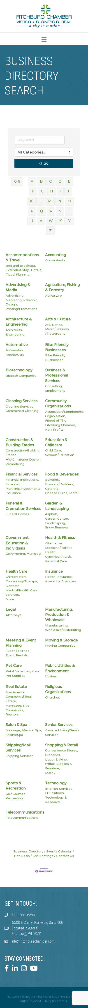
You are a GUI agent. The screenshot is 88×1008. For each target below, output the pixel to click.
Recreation (14, 798)
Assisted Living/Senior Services (62, 732)
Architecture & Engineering (19, 321)
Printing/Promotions (21, 309)
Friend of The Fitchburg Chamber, (60, 423)
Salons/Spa (14, 735)
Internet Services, (59, 788)
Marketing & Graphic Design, (21, 302)
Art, (48, 324)
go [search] (46, 163)
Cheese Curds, (56, 493)
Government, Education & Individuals (17, 542)
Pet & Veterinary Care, (23, 671)
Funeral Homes (17, 514)
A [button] (32, 181)
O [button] (69, 201)
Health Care (16, 571)
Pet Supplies (15, 675)
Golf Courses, (16, 794)
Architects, (14, 330)
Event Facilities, (18, 651)
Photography (55, 333)
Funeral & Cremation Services (23, 506)
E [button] (69, 181)
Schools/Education (59, 455)
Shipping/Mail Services (18, 747)
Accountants (55, 260)
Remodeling (15, 464)
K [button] (31, 201)
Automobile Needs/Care (15, 352)
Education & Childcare (56, 442)
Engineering (15, 334)
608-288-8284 (23, 915)
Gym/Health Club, (58, 556)
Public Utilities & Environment (60, 668)
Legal (11, 609)
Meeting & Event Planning (21, 643)
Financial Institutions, (22, 479)
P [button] (32, 211)
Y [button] (69, 221)
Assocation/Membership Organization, (64, 414)
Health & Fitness (60, 537)
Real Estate (16, 686)
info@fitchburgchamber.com (33, 941)
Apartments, (15, 692)
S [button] (60, 211)
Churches (52, 697)
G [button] (42, 191)
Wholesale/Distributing (63, 630)
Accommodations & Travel (22, 257)
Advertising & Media (18, 287)
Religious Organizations (58, 689)
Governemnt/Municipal (23, 553)
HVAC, (10, 459)
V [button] (41, 221)
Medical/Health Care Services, (21, 592)
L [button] (40, 201)
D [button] (59, 181)
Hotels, (36, 270)
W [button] (51, 221)
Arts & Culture (58, 319)
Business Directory (28, 851)
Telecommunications (25, 812)
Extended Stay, (18, 270)
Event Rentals (17, 655)
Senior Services (59, 724)
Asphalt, (51, 514)
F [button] (33, 191)
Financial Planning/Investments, (23, 486)
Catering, (52, 488)
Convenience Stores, (61, 750)
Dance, (57, 324)
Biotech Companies (21, 375)
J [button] (68, 191)
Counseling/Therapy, (22, 581)
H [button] (51, 191)
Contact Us (65, 856)
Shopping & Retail (61, 745)
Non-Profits (54, 429)
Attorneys (13, 615)
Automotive (17, 345)
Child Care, (53, 450)
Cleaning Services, (20, 406)
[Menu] (44, 39)
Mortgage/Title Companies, (17, 708)
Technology (56, 783)
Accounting (55, 255)
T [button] (69, 211)
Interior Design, (29, 459)
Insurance (13, 493)
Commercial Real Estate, (19, 699)
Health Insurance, (58, 576)
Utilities (51, 676)
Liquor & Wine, (56, 759)
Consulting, (54, 386)
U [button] (31, 221)
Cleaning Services (22, 401)
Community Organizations (58, 403)
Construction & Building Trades (20, 442)
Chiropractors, (16, 576)
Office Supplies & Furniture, (58, 766)
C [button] (50, 181)
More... (74, 493)
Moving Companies (60, 645)
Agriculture (53, 295)
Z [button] (50, 231)
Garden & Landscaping (57, 506)
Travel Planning (18, 274)
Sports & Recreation (16, 785)
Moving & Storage (61, 640)
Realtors (12, 714)
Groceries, (53, 755)
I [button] (60, 191)
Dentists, (13, 586)
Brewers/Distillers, (59, 484)
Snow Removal (56, 527)
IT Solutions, (55, 793)
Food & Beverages (62, 474)
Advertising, (15, 295)
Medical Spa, (32, 730)
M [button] (50, 201)
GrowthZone (60, 1001)
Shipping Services (19, 756)
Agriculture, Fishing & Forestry (62, 287)
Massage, (13, 730)
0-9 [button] (17, 181)
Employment (55, 390)
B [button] (41, 181)
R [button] (51, 211)
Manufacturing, (56, 625)
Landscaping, (55, 523)
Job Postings (43, 856)
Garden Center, (57, 518)
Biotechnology (19, 370)
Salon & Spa (16, 724)
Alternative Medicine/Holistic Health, (58, 547)
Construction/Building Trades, (22, 453)
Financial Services (22, 474)
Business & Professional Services (56, 375)
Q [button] (41, 211)
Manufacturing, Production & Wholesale (59, 614)
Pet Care (14, 665)
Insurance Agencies (60, 581)
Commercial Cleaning (22, 411)
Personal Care (56, 561)
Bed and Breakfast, (21, 265)
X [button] (60, 221)
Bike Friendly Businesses (57, 347)
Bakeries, (52, 479)
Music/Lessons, (57, 329)
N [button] (59, 201)
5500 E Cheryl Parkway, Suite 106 (37, 922)
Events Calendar (59, 851)
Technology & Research (56, 800)
